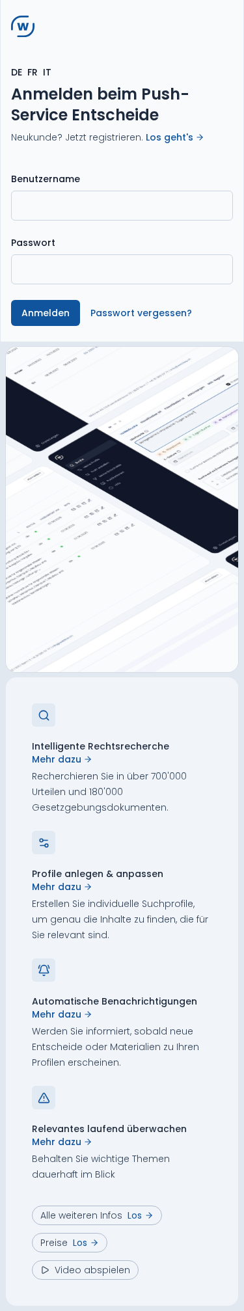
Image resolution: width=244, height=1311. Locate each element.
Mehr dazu (56, 759)
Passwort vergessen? (141, 312)
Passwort (33, 242)
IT (47, 72)
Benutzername (45, 178)
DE (16, 72)
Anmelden (45, 312)
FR (32, 72)
